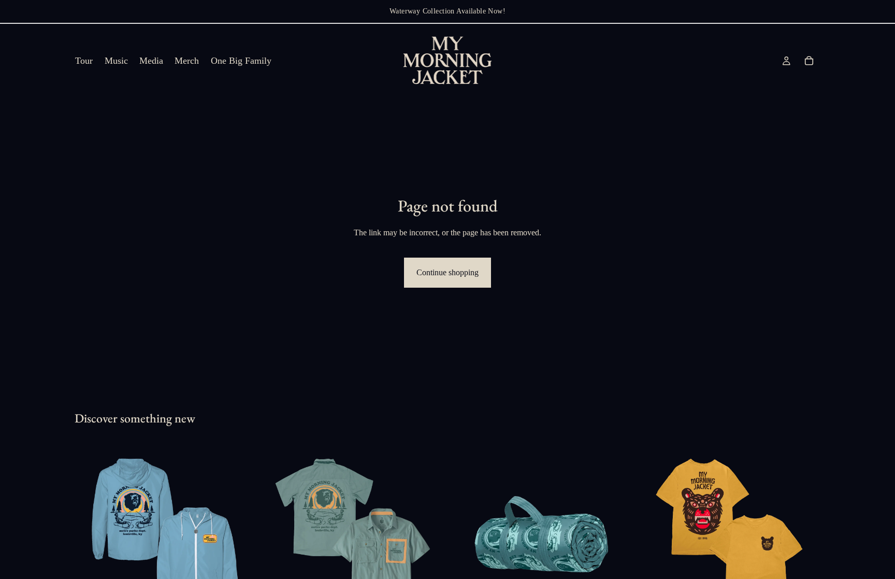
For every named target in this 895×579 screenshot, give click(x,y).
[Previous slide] (90, 533)
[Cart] (809, 60)
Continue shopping (447, 272)
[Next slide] (240, 533)
